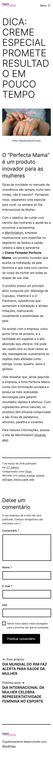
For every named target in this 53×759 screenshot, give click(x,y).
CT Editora (13, 467)
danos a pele (21, 479)
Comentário (10, 530)
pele (31, 479)
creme (21, 475)
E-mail (7, 586)
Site (4, 605)
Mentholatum (14, 232)
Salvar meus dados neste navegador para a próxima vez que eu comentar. (28, 625)
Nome (7, 567)
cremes (31, 475)
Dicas (28, 471)
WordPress (9, 746)
